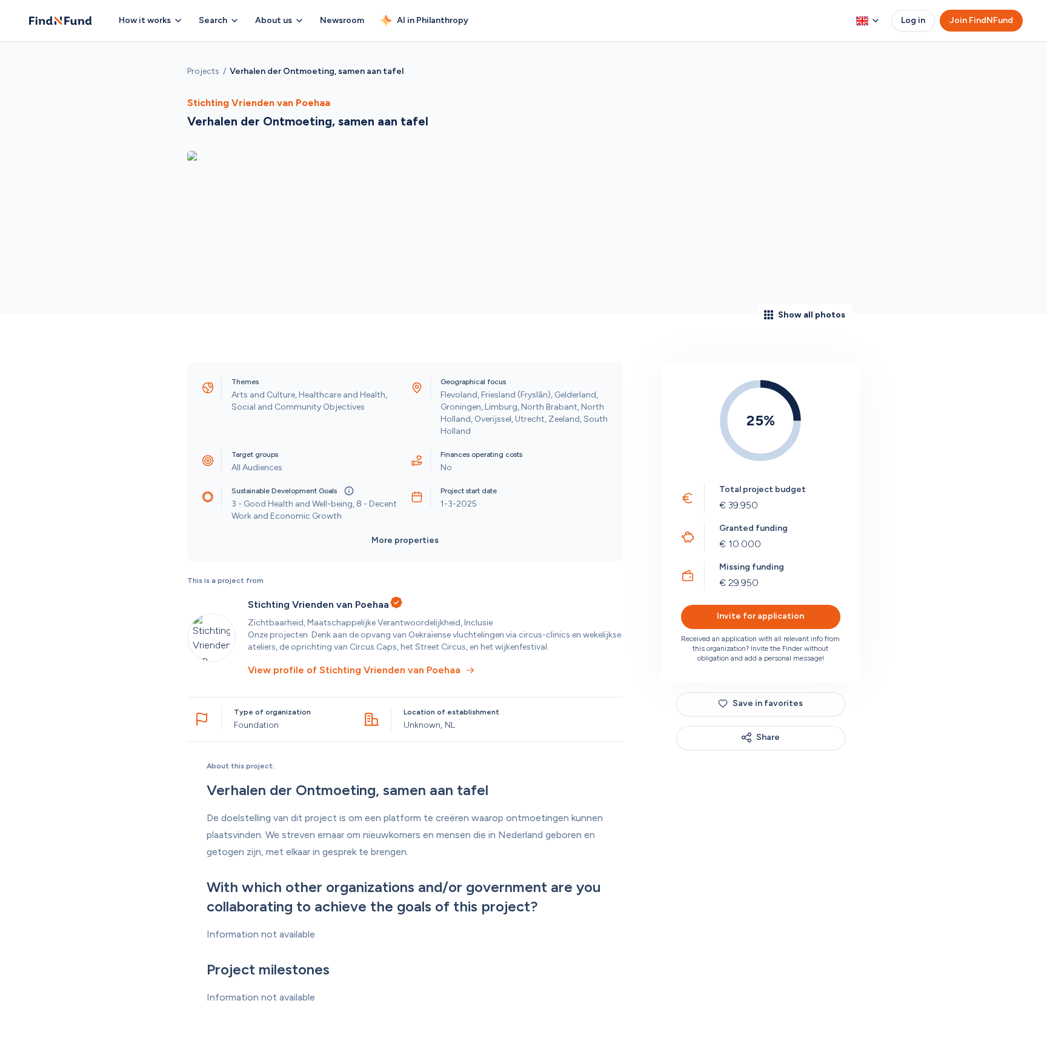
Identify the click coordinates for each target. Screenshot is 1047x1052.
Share (768, 737)
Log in (913, 20)
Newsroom (342, 20)
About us (273, 20)
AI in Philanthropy (432, 20)
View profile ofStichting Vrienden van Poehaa (354, 670)
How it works (145, 20)
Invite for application (760, 616)
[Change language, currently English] (867, 20)
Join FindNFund (981, 20)
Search (213, 20)
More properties (405, 540)
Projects (203, 71)
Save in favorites (768, 703)
